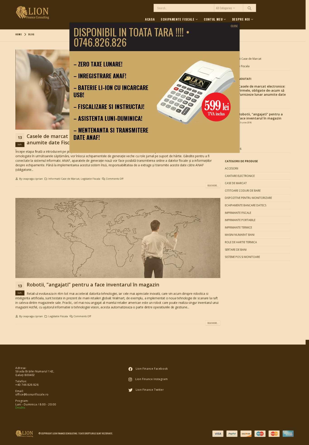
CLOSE (234, 26)
